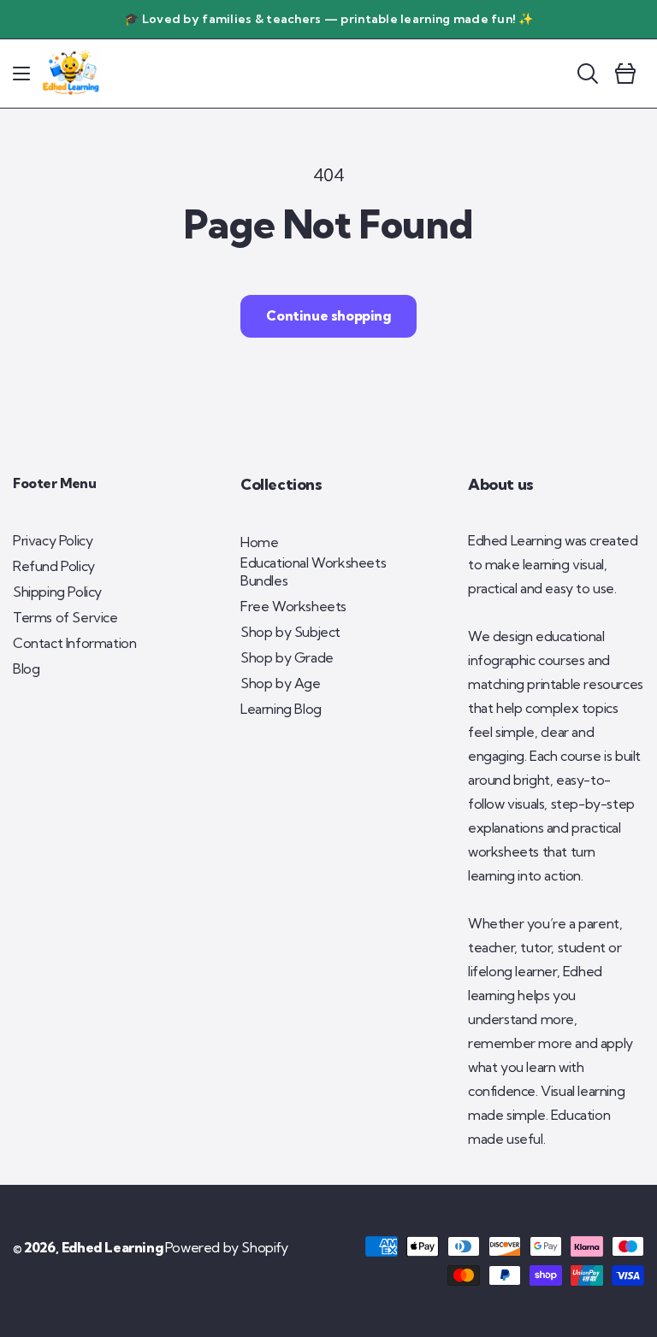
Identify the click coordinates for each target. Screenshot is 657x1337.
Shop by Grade (287, 657)
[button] (21, 73)
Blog (26, 668)
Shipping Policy (57, 591)
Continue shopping (328, 315)
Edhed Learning (112, 1247)
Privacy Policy (52, 540)
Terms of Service (65, 617)
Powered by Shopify (226, 1247)
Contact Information (74, 642)
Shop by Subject (290, 631)
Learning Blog (281, 708)
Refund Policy (54, 565)
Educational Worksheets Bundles (313, 571)
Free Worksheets (293, 606)
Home (259, 542)
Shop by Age (280, 683)
